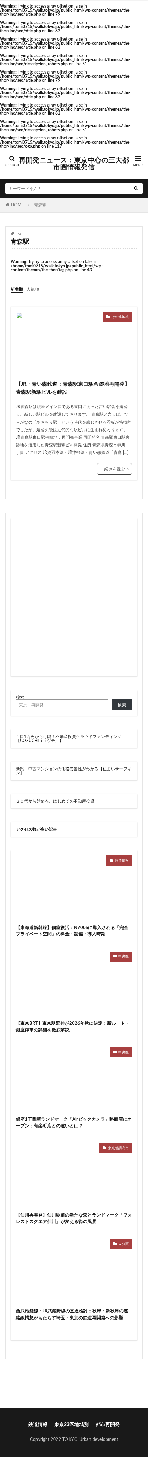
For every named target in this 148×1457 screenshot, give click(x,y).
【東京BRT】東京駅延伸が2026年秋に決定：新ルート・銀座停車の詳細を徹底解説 (72, 1027)
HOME (17, 205)
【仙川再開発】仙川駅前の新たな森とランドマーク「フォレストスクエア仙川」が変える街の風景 (74, 1218)
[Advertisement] (74, 597)
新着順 (17, 289)
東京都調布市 (118, 1148)
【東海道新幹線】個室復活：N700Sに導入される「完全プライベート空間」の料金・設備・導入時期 (72, 931)
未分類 (123, 1244)
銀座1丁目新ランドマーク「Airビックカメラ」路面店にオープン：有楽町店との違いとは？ (74, 1123)
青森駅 (40, 205)
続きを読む (114, 469)
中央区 (123, 956)
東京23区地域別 (71, 1424)
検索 (20, 697)
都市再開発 (108, 1424)
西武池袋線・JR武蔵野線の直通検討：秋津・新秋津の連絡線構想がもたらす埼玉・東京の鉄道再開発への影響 (72, 1314)
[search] (136, 188)
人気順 (33, 289)
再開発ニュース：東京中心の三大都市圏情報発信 (74, 164)
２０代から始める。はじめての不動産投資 (55, 801)
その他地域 (120, 317)
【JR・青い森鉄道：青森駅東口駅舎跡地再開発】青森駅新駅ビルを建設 (73, 388)
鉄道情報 (122, 860)
